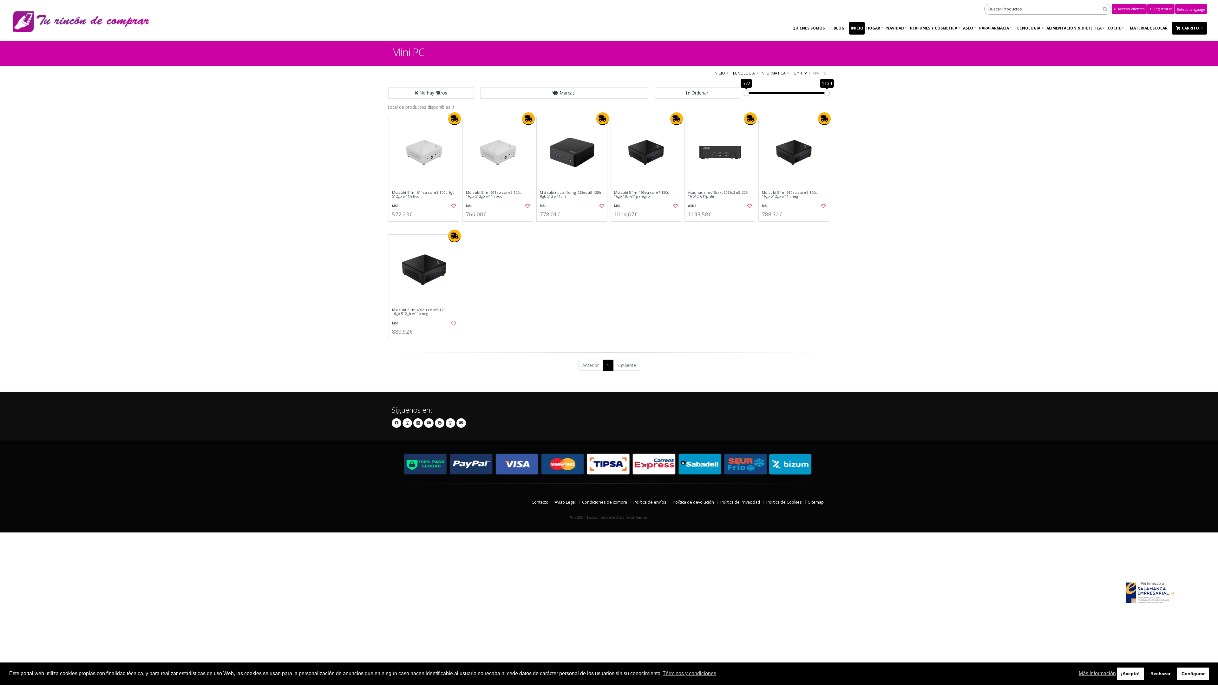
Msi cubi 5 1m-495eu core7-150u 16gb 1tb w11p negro (642, 195)
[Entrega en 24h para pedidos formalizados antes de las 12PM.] (454, 118)
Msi (395, 206)
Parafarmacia (994, 28)
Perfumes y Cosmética (933, 28)
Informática (773, 72)
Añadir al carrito (426, 227)
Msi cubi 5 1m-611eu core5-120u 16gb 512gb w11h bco (493, 195)
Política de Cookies (784, 502)
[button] (564, 93)
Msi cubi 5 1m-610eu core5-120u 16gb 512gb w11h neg (789, 195)
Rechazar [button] (1160, 673)
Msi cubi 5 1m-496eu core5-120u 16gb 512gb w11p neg (420, 312)
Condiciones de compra (604, 502)
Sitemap (816, 502)
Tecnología (1027, 28)
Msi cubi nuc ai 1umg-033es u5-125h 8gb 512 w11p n (570, 195)
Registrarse (1162, 8)
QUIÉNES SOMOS (808, 28)
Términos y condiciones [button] (689, 673)
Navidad (895, 28)
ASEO (968, 28)
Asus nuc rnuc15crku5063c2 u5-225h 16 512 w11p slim (719, 195)
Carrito (1191, 28)
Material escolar (1149, 28)
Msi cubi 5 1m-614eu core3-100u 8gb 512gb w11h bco (423, 195)
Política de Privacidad (740, 502)
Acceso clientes (1130, 8)
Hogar (873, 28)
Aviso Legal (565, 502)
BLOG (839, 28)
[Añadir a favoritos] (453, 206)
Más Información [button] (1097, 673)
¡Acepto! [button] (1130, 673)
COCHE (1114, 28)
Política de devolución (693, 502)
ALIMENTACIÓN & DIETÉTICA (1074, 28)
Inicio (857, 28)
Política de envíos (649, 502)
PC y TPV (799, 72)
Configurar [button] (1193, 673)
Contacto (540, 502)
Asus (692, 206)
